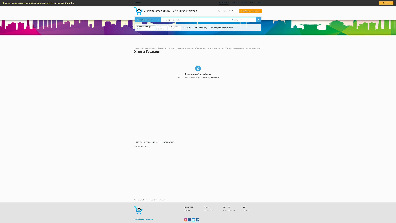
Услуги (206, 207)
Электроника (157, 142)
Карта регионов (229, 210)
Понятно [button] (386, 3)
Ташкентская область (140, 146)
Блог (244, 207)
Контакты (226, 207)
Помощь (246, 210)
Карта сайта (208, 210)
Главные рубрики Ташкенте (142, 142)
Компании (188, 210)
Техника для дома (168, 142)
